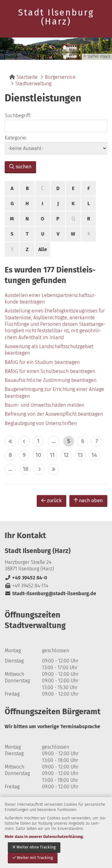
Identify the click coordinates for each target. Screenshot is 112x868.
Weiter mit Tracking (35, 857)
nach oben (91, 500)
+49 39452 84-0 (26, 578)
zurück (54, 500)
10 (38, 455)
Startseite (27, 77)
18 (25, 469)
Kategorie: (16, 138)
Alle (42, 249)
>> (53, 469)
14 (94, 455)
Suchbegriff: (18, 115)
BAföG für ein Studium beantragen (42, 362)
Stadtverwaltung (33, 83)
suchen (23, 167)
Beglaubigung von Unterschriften (41, 423)
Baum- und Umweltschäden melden (44, 405)
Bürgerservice (60, 77)
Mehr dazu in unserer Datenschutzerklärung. (44, 836)
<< (10, 441)
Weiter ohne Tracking (36, 847)
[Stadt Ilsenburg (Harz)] (56, 572)
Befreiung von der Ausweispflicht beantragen (54, 414)
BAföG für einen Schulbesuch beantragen (50, 371)
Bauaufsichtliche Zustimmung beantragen (50, 380)
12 (66, 455)
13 (80, 455)
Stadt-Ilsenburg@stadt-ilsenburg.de (50, 593)
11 (52, 455)
